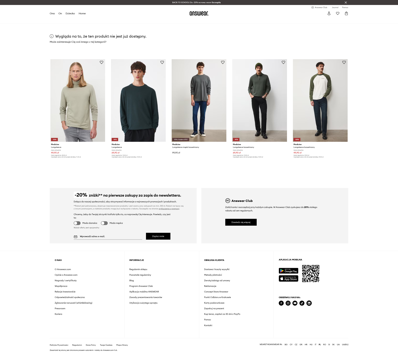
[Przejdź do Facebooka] (281, 303)
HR (306, 345)
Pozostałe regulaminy (140, 274)
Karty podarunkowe (214, 302)
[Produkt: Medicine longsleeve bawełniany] (259, 100)
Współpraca (61, 286)
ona (52, 13)
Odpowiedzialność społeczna (70, 297)
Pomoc (207, 319)
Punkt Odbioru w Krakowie (217, 297)
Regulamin (77, 345)
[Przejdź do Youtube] (294, 303)
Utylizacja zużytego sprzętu (143, 302)
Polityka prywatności (59, 345)
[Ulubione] (338, 13)
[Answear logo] (199, 13)
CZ (296, 345)
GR (301, 345)
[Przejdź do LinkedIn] (309, 303)
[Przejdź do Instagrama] (288, 303)
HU (311, 345)
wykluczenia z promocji (169, 208)
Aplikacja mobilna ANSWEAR (144, 291)
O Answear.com (63, 269)
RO (324, 345)
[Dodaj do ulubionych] (101, 62)
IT (315, 345)
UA (338, 345)
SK (333, 345)
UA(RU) (345, 345)
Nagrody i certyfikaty (66, 280)
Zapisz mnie (158, 236)
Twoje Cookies (106, 345)
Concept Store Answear (216, 291)
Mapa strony (122, 345)
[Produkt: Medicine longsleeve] (77, 100)
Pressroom (60, 308)
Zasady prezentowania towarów (145, 297)
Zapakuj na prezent (214, 308)
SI (329, 345)
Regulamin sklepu (138, 269)
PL (320, 345)
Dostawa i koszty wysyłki (216, 269)
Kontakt (208, 325)
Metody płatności (213, 274)
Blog (131, 280)
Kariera (58, 314)
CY (291, 345)
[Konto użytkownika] (329, 13)
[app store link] (288, 278)
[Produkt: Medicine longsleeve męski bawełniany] (199, 100)
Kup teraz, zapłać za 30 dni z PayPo (222, 314)
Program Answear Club (141, 286)
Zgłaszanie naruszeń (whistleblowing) (73, 302)
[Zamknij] (345, 2)
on (60, 13)
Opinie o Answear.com (66, 274)
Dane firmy (91, 345)
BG (286, 345)
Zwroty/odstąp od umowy (217, 280)
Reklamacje (210, 286)
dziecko (70, 13)
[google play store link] (288, 271)
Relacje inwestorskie (65, 291)
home (82, 13)
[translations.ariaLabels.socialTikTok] (302, 303)
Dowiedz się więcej (240, 222)
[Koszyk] (346, 13)
